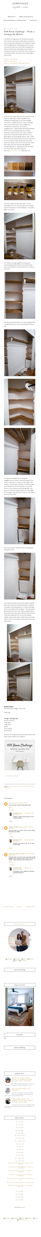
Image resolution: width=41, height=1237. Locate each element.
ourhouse (6, 787)
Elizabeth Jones (17, 813)
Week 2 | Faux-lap (10, 61)
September (20, 1141)
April (20, 1152)
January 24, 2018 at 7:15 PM (19, 803)
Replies (12, 810)
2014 (19, 1199)
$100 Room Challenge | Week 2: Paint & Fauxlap (20, 1182)
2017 (19, 1191)
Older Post (8, 906)
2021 (19, 1124)
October (20, 1138)
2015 (19, 1197)
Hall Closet (22, 786)
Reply (10, 807)
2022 (19, 1121)
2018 (19, 1133)
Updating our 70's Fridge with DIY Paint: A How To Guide (23, 1100)
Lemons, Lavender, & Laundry (17, 853)
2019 (19, 1130)
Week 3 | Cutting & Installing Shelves (17, 63)
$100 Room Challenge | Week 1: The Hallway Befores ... (20, 1186)
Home (19, 906)
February (19, 1158)
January (20, 1160)
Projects (12, 17)
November (20, 1135)
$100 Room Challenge (13, 786)
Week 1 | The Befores (10, 59)
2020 (19, 1127)
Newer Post (30, 906)
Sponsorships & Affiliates (14, 20)
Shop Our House (26, 17)
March (20, 1155)
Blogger (23, 1207)
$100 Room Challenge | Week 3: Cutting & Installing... (20, 1175)
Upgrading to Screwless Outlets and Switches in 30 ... (20, 1179)
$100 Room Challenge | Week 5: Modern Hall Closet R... (20, 1163)
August (20, 1143)
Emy (10, 803)
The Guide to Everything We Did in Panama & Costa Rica (20, 1167)
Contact (34, 20)
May (20, 1149)
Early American (15, 150)
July (20, 1146)
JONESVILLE (20, 3)
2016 (19, 1194)
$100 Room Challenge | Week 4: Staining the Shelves (20, 1171)
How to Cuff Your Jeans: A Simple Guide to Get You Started (22, 1079)
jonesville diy (30, 786)
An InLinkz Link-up (12, 776)
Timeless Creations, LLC (15, 827)
